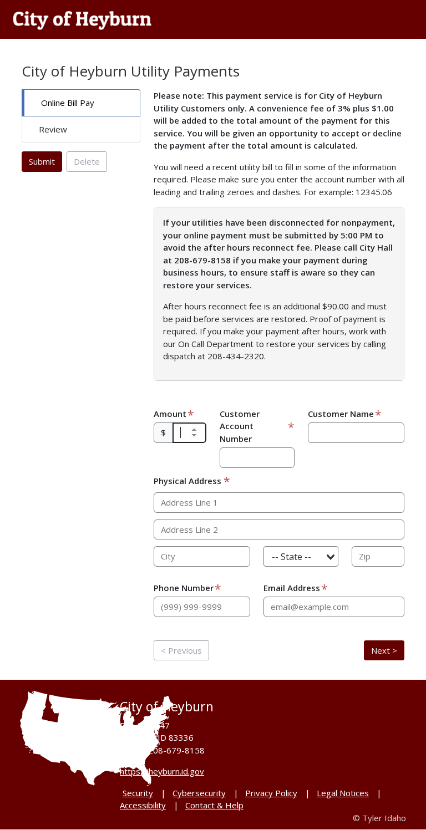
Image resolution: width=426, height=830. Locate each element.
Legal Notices (343, 792)
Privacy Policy (271, 792)
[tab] (81, 102)
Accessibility (143, 805)
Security (138, 792)
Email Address (291, 587)
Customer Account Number (240, 426)
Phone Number (184, 587)
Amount (170, 413)
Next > (384, 650)
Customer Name (341, 413)
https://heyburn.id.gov (162, 771)
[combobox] (300, 556)
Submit (42, 161)
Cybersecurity (199, 792)
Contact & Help (214, 805)
